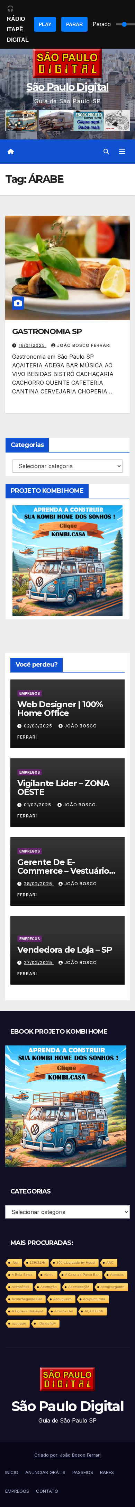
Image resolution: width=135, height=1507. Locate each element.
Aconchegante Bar (27, 1299)
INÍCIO (11, 1472)
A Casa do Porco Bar (82, 1275)
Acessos (117, 1275)
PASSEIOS (82, 1472)
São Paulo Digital (67, 87)
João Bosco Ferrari (84, 345)
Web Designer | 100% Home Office (60, 708)
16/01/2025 (32, 345)
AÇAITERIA (93, 1311)
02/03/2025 (39, 725)
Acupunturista (94, 1299)
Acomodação (78, 1287)
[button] (106, 151)
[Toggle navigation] (122, 151)
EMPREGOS (29, 693)
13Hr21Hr (37, 1262)
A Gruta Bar (63, 1311)
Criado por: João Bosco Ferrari (67, 1455)
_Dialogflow (46, 1323)
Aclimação (48, 1287)
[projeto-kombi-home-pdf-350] (67, 559)
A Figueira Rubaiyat (27, 1311)
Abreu (49, 1275)
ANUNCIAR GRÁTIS (45, 1472)
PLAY (45, 24)
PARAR (74, 24)
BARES (107, 1472)
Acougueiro (62, 1299)
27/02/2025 (39, 962)
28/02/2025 (39, 883)
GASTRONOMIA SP (47, 331)
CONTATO (47, 1491)
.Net (15, 1262)
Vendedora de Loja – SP (64, 950)
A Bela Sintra (22, 1275)
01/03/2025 (38, 804)
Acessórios (20, 1287)
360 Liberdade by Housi (75, 1262)
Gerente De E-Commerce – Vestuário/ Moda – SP (64, 871)
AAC (110, 1262)
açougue (19, 1323)
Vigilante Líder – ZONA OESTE (63, 787)
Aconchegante (112, 1287)
